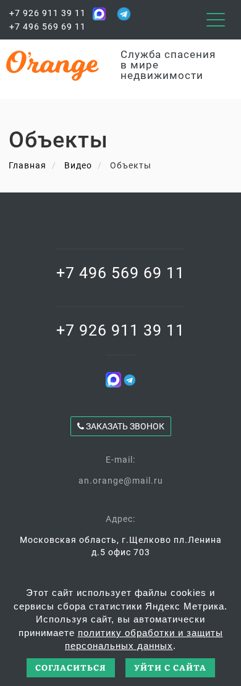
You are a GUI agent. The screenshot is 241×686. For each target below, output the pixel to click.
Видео (78, 165)
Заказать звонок (124, 426)
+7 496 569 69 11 (47, 26)
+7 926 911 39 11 (47, 13)
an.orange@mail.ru (120, 481)
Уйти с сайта (170, 667)
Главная (27, 165)
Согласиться (70, 667)
